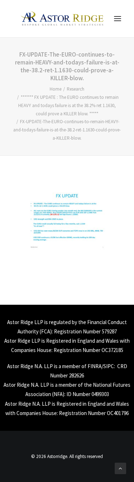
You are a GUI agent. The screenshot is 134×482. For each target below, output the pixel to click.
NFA (58, 394)
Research (75, 89)
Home (55, 89)
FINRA (94, 366)
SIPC (108, 366)
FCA (45, 331)
